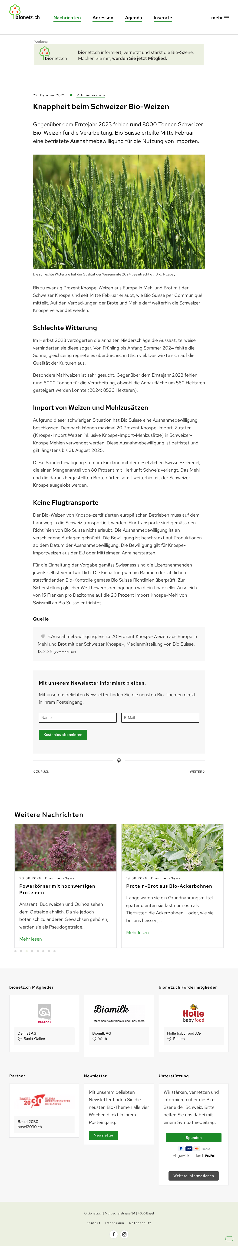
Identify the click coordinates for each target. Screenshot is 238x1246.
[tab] (15, 951)
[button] (220, 18)
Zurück (42, 772)
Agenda (133, 18)
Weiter (196, 772)
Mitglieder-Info (90, 95)
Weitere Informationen (193, 1175)
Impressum (114, 1223)
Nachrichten (67, 18)
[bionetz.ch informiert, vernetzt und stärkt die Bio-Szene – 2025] (119, 54)
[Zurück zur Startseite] (26, 12)
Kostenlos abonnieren (63, 734)
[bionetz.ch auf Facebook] (113, 1234)
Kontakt (94, 1223)
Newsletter (103, 1135)
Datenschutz (140, 1223)
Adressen (103, 18)
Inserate (163, 18)
